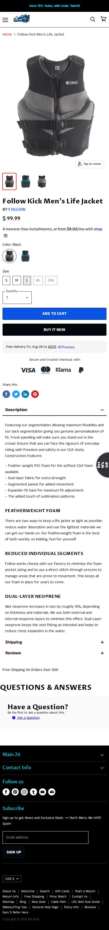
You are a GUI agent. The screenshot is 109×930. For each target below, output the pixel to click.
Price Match (58, 896)
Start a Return (85, 891)
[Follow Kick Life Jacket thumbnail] (25, 181)
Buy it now (54, 330)
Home (7, 34)
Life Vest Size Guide (85, 902)
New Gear (39, 902)
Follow (17, 209)
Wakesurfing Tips (15, 907)
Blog (23, 902)
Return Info (11, 896)
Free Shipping (34, 896)
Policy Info (71, 907)
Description (16, 410)
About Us (9, 891)
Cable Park (58, 902)
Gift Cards (62, 891)
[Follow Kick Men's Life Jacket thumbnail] (9, 181)
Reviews (13, 653)
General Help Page (45, 907)
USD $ (9, 878)
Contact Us (79, 896)
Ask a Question (28, 717)
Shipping (13, 642)
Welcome (27, 891)
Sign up (14, 852)
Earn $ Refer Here (15, 912)
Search (45, 891)
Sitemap (8, 902)
